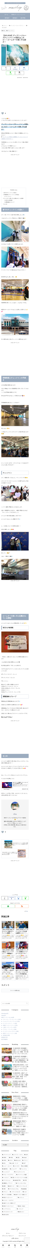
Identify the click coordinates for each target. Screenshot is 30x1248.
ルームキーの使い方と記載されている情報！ (14, 198)
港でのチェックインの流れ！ (10, 192)
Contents (12, 190)
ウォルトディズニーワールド (11, 1021)
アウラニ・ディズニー (9, 1029)
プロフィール (22, 1233)
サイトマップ (22, 1235)
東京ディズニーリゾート (10, 1033)
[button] (19, 73)
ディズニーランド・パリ (10, 1023)
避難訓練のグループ (9, 202)
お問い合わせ (15, 1238)
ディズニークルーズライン (10, 1031)
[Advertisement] (15, 94)
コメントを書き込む (15, 990)
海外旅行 (6, 1035)
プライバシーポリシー (8, 1235)
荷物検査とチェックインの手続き (11, 194)
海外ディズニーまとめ (7, 1017)
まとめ (5, 204)
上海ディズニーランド (9, 1027)
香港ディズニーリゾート (10, 1025)
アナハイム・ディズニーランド (12, 1019)
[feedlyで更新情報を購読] (8, 906)
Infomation (4, 1013)
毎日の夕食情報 (8, 200)
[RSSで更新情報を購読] (22, 906)
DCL (4, 30)
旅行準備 (4, 1039)
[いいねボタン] (2, 113)
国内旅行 (4, 1037)
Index (3, 1015)
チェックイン (11, 30)
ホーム (8, 1233)
